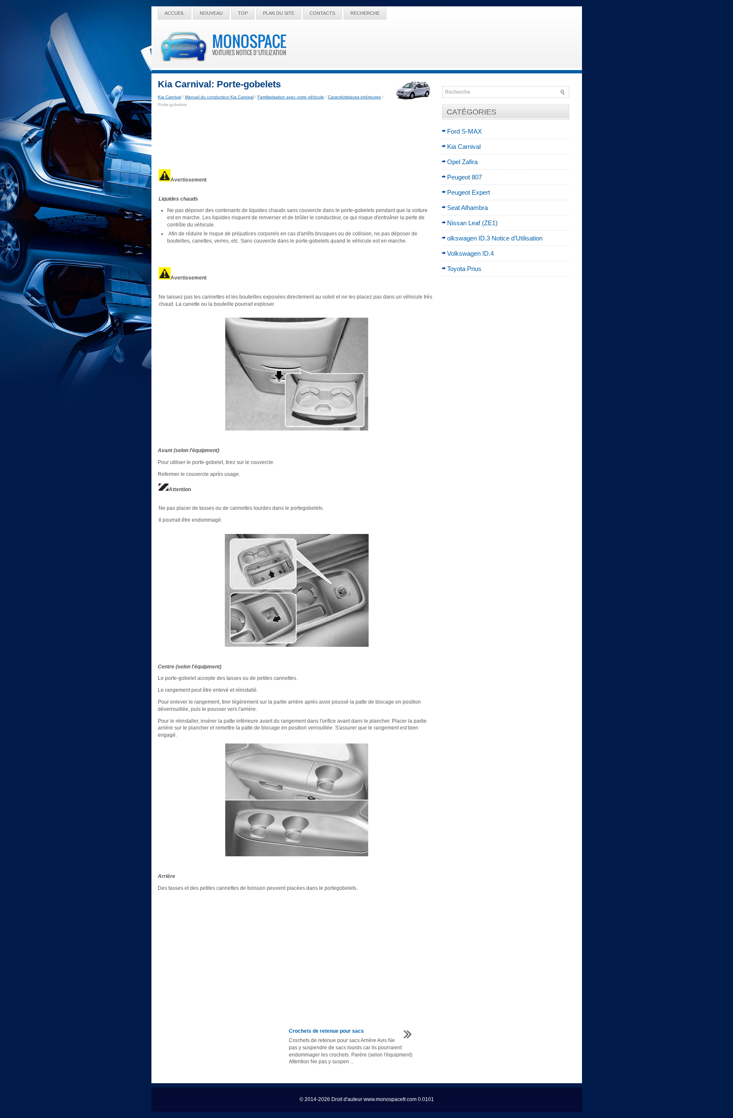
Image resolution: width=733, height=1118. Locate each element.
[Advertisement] (297, 138)
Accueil (175, 13)
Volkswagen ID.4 (470, 253)
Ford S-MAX (464, 131)
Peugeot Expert (468, 192)
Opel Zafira (462, 161)
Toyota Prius (464, 268)
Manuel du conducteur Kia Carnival (219, 97)
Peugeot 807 (464, 177)
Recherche (365, 13)
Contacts (322, 13)
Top (243, 13)
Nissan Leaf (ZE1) (472, 222)
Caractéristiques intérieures (354, 97)
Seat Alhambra (467, 207)
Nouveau (211, 13)
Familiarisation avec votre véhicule (290, 97)
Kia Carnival (169, 97)
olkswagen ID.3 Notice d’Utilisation (495, 238)
